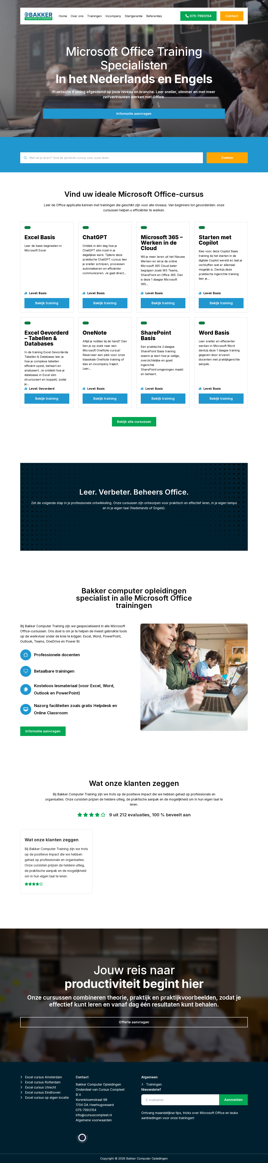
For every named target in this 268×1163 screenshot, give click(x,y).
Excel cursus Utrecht (40, 1087)
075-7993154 (200, 16)
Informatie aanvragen (134, 113)
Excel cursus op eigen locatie (47, 1097)
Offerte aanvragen (134, 1022)
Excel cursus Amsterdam (43, 1077)
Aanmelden (233, 1100)
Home (63, 16)
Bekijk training (46, 303)
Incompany (113, 16)
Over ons (77, 16)
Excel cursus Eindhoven (43, 1092)
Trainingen (94, 16)
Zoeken (227, 158)
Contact (231, 16)
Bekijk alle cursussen (134, 422)
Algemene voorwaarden (94, 1120)
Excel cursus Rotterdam (43, 1082)
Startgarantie (134, 16)
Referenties (154, 16)
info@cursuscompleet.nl (94, 1115)
